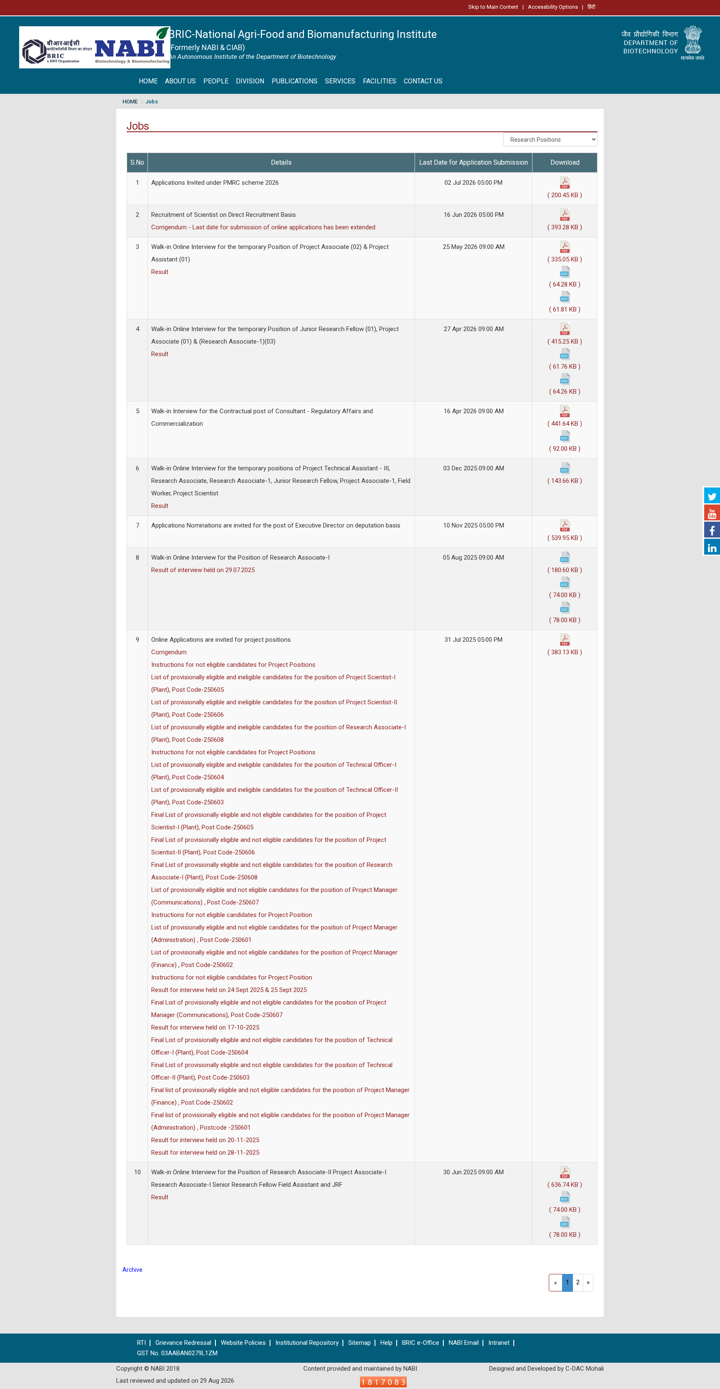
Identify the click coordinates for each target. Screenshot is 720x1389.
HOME (148, 81)
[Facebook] (712, 530)
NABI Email (464, 1343)
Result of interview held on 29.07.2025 (203, 570)
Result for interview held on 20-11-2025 (205, 1140)
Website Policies (243, 1343)
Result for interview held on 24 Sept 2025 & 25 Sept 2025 (229, 990)
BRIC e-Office (420, 1343)
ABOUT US (180, 81)
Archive (132, 1269)
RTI (141, 1343)
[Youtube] (712, 512)
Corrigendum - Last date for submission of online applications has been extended (263, 227)
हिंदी (591, 7)
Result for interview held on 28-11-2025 (205, 1152)
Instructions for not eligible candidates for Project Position (231, 915)
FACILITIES (379, 81)
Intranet (499, 1343)
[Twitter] (712, 495)
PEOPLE (215, 81)
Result (159, 272)
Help (386, 1343)
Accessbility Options (553, 7)
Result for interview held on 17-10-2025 (205, 1027)
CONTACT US (423, 81)
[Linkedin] (712, 547)
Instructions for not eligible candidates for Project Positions (233, 664)
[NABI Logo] (94, 44)
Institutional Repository (307, 1343)
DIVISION (250, 81)
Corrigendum (169, 652)
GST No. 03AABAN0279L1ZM (177, 1353)
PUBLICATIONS (295, 81)
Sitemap (359, 1343)
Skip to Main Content (493, 7)
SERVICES (340, 81)
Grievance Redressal (183, 1343)
